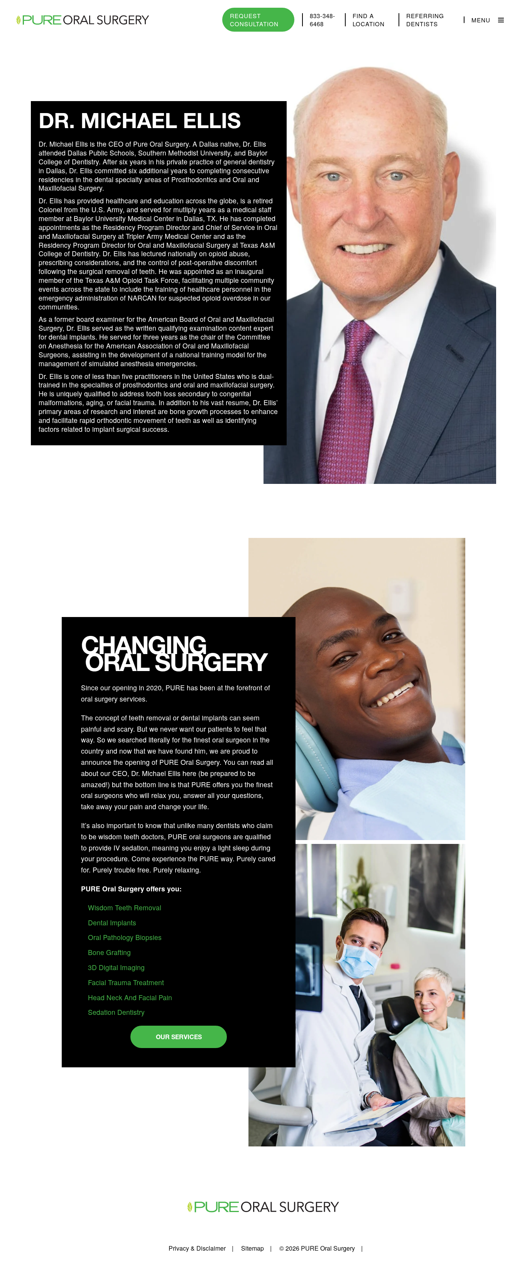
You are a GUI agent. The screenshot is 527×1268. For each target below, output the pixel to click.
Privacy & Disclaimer (197, 1248)
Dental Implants (112, 922)
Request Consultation (254, 20)
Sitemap (252, 1248)
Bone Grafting (109, 952)
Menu (480, 20)
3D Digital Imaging (116, 967)
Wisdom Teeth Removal (124, 907)
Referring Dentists (425, 20)
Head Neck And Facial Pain (130, 997)
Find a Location (369, 20)
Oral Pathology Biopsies (125, 937)
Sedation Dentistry (116, 1012)
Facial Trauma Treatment (126, 982)
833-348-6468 (322, 20)
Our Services (179, 1036)
